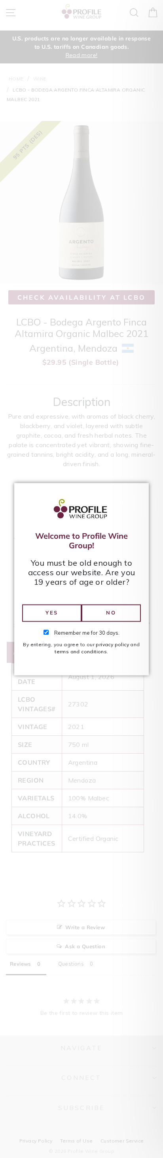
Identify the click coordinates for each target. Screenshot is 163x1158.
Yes (51, 613)
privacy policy (112, 644)
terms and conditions (81, 652)
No (111, 613)
